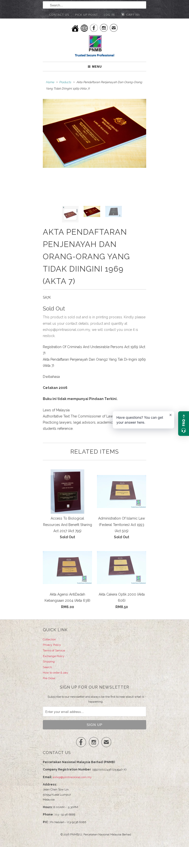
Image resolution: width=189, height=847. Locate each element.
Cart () (132, 14)
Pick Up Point (86, 14)
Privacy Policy (52, 645)
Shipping (49, 661)
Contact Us (59, 14)
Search (47, 667)
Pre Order (49, 678)
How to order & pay (55, 672)
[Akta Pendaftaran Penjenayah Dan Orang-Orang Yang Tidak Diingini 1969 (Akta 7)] (94, 133)
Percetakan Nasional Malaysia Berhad (107, 834)
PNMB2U (76, 834)
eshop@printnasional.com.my (72, 777)
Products (65, 82)
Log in (109, 14)
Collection (49, 639)
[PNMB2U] (94, 46)
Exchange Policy (53, 656)
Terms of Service (54, 650)
